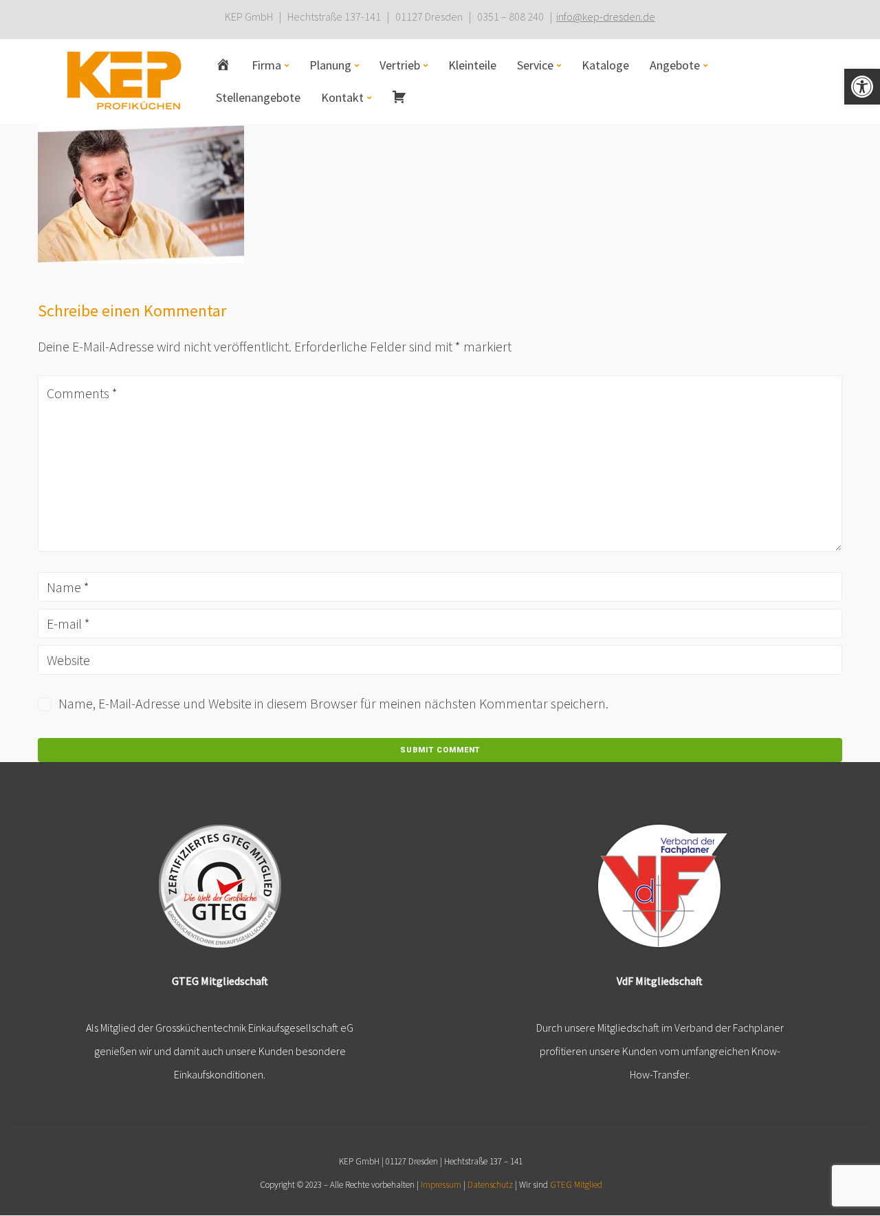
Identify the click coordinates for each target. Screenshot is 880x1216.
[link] (862, 87)
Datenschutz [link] (490, 1185)
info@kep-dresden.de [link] (605, 16)
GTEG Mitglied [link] (576, 1185)
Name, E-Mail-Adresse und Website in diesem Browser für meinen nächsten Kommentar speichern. (333, 703)
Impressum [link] (441, 1185)
